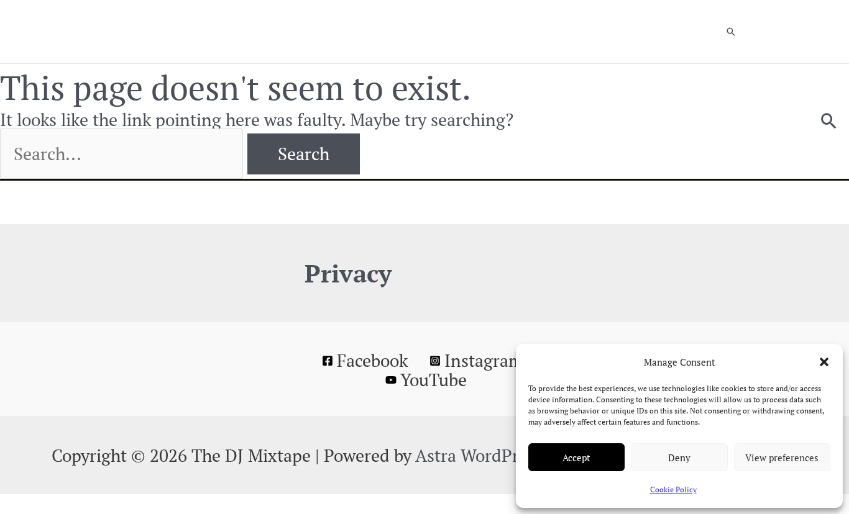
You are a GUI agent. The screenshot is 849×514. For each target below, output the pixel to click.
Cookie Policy (673, 489)
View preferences (782, 457)
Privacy (348, 272)
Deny (679, 457)
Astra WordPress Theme (507, 455)
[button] (824, 362)
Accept (576, 457)
